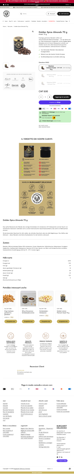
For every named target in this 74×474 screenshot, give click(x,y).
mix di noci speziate (26, 405)
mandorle (5, 414)
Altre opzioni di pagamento (55, 105)
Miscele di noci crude (27, 412)
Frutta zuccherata (62, 409)
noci (4, 420)
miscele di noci (25, 403)
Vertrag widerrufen (44, 447)
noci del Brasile (7, 416)
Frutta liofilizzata (61, 403)
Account (52, 14)
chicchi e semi (43, 403)
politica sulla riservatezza (46, 436)
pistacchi (41, 408)
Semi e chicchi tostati (45, 416)
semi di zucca (43, 410)
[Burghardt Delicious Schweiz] (6, 13)
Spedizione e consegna (45, 442)
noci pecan (6, 418)
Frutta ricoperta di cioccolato (62, 406)
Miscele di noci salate (27, 408)
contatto (41, 445)
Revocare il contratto (37, 472)
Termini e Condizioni (44, 438)
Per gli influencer (43, 432)
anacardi (5, 405)
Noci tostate (6, 428)
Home (4, 26)
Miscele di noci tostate (27, 410)
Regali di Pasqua (25, 434)
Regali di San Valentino (27, 428)
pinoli (40, 412)
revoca (41, 440)
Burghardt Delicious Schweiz (22, 468)
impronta (41, 434)
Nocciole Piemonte (8, 410)
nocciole (5, 408)
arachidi (5, 403)
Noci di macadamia (8, 412)
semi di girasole (43, 414)
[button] (63, 14)
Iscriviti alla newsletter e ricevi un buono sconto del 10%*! (37, 4)
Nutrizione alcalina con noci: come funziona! (27, 437)
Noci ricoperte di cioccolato (8, 431)
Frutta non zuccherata (63, 411)
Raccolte (10, 26)
